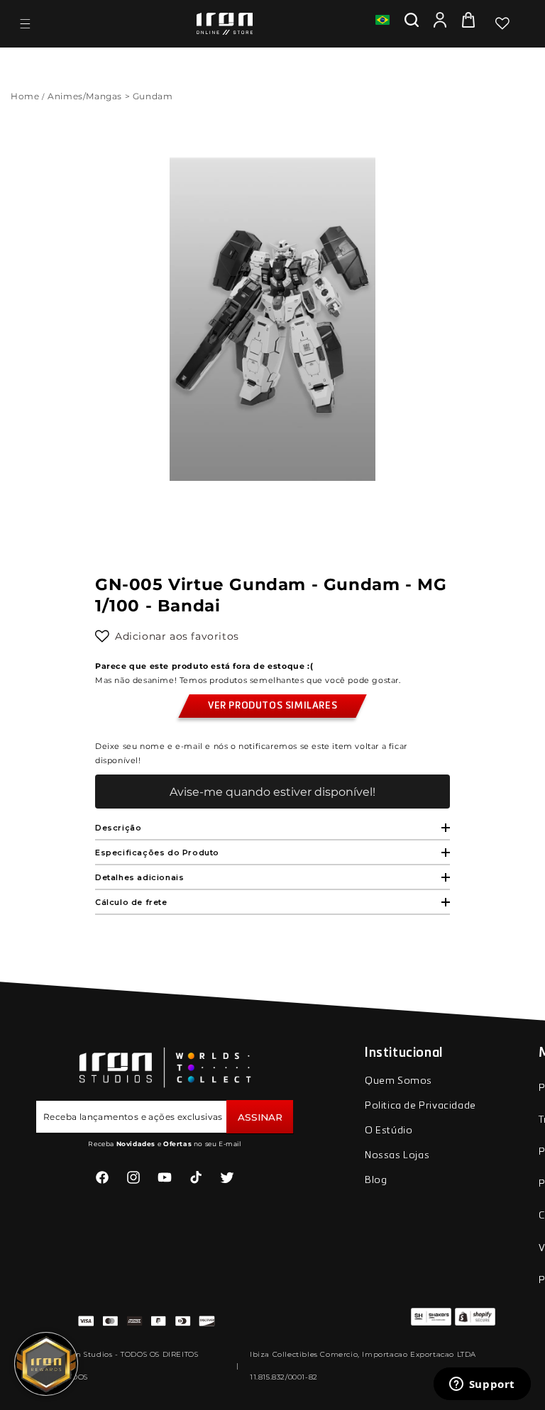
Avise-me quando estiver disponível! (272, 792)
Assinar (260, 1117)
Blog (376, 1180)
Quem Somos (398, 1081)
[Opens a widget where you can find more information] (482, 1385)
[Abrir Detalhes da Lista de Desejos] (502, 23)
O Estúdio (388, 1131)
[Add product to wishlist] (102, 636)
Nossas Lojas (397, 1155)
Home (25, 96)
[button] (24, 23)
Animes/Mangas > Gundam (111, 96)
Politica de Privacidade (420, 1106)
